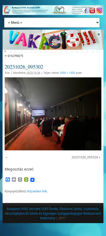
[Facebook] (84, 11)
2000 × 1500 (67, 73)
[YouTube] (91, 11)
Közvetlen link (37, 191)
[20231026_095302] (53, 113)
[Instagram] (98, 11)
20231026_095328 (85, 157)
